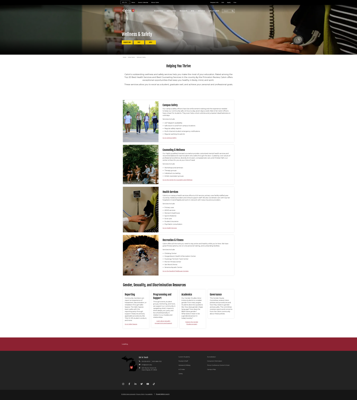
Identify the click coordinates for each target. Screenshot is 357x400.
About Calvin (155, 2)
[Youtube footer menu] (147, 384)
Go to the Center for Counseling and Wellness (177, 180)
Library (180, 373)
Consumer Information (214, 361)
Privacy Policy (140, 394)
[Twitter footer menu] (141, 384)
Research (183, 11)
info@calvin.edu (147, 365)
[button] (228, 11)
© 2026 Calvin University (128, 394)
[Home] (130, 8)
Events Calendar (143, 2)
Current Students (184, 357)
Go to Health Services (170, 228)
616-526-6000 (146, 361)
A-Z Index (181, 369)
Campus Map (211, 369)
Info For (124, 2)
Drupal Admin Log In (162, 394)
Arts (192, 11)
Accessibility (149, 394)
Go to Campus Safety (170, 138)
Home (124, 57)
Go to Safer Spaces (131, 324)
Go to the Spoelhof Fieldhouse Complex (176, 271)
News (133, 2)
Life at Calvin (214, 11)
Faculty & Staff (183, 361)
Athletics (201, 11)
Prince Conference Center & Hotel (218, 365)
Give (235, 2)
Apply (229, 2)
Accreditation (211, 357)
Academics (158, 11)
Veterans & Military (184, 365)
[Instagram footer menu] (123, 384)
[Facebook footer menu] (129, 384)
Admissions (171, 11)
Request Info (214, 2)
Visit (222, 2)
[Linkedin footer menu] (135, 384)
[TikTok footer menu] (153, 384)
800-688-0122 (157, 361)
